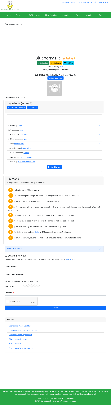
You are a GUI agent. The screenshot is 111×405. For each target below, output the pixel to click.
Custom (32, 107)
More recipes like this (18, 339)
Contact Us (69, 398)
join (75, 259)
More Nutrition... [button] (56, 78)
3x (16, 107)
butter (26, 153)
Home (8, 15)
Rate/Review (56, 63)
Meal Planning (51, 15)
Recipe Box (43, 63)
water (26, 139)
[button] (55, 308)
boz (61, 66)
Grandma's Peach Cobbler (19, 326)
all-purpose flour (26, 157)
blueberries (19, 143)
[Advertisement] (55, 40)
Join (74, 2)
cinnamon (24, 134)
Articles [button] (89, 15)
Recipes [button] (19, 15)
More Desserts (15, 343)
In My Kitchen (34, 15)
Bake (37, 232)
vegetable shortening (26, 162)
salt (21, 130)
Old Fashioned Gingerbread (20, 335)
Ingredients (66, 15)
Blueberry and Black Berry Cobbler (23, 330)
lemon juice (26, 148)
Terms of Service (56, 398)
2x (12, 107)
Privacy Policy (42, 398)
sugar (20, 125)
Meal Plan (69, 63)
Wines (78, 15)
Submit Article (102, 2)
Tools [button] (101, 15)
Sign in (68, 259)
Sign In (66, 2)
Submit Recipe (86, 2)
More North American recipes (21, 348)
